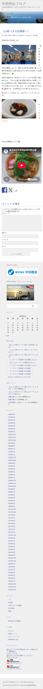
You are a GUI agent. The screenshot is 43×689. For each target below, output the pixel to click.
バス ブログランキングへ (14, 669)
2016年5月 (11, 546)
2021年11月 (12, 437)
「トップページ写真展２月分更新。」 (21, 371)
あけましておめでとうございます (19, 377)
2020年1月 (11, 455)
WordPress (32, 685)
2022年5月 (11, 420)
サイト (4, 246)
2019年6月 (11, 469)
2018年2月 (11, 503)
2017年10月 (12, 512)
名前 (4, 233)
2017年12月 (12, 509)
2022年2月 (11, 429)
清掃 (9, 611)
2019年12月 (12, 457)
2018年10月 (12, 486)
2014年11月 (12, 587)
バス (9, 599)
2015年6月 (11, 567)
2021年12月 (12, 434)
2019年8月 (11, 466)
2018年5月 (11, 498)
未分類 (35, 35)
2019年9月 (11, 463)
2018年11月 (12, 483)
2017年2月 (11, 529)
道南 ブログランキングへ (14, 663)
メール (5, 240)
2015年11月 (12, 561)
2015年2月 (11, 578)
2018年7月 (11, 492)
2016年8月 (11, 538)
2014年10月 (12, 590)
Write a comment (18, 35)
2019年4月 (11, 472)
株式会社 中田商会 (14, 621)
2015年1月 (11, 581)
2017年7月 (11, 518)
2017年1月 (11, 532)
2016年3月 (11, 549)
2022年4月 (11, 423)
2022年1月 (11, 432)
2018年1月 (11, 506)
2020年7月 (11, 449)
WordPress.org (13, 639)
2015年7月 (11, 564)
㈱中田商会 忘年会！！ (16, 402)
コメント (6, 213)
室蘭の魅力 (12, 397)
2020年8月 (11, 446)
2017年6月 (11, 521)
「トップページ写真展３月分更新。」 (21, 368)
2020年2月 (11, 452)
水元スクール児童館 (15, 605)
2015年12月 (12, 558)
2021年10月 (12, 440)
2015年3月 (11, 575)
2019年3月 (11, 475)
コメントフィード (14, 636)
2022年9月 (11, 417)
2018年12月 (12, 480)
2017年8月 (11, 515)
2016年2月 (11, 552)
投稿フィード (12, 634)
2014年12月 (12, 584)
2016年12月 (12, 535)
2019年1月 (11, 477)
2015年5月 (11, 569)
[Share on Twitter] (10, 190)
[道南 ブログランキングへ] (13, 662)
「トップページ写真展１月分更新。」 (21, 374)
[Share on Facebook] (4, 190)
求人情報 (11, 608)
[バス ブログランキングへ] (13, 667)
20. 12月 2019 (6, 35)
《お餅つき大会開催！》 (16, 31)
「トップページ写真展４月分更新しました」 (23, 365)
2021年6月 (11, 443)
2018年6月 (11, 495)
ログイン (11, 631)
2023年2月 (11, 414)
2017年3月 (11, 526)
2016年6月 (11, 544)
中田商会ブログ (14, 4)
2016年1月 (11, 555)
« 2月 (7, 336)
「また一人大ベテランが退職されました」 (22, 362)
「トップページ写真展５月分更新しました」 (23, 360)
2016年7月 (11, 541)
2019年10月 (12, 460)
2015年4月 (11, 572)
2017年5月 (11, 523)
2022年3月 (11, 426)
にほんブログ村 (12, 653)
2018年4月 (11, 500)
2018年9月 (11, 489)
